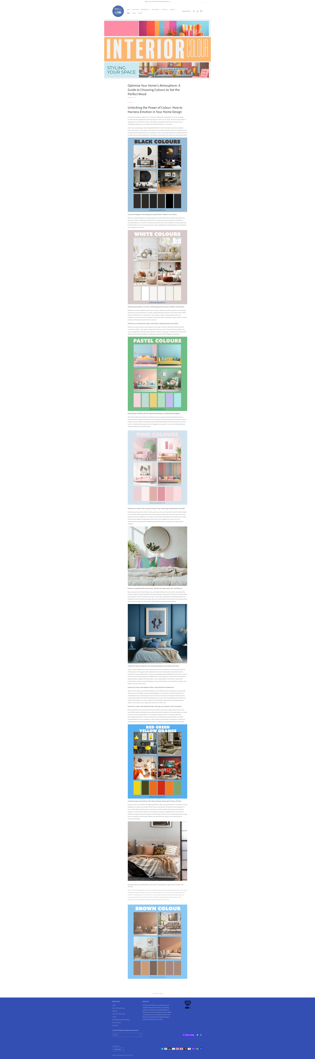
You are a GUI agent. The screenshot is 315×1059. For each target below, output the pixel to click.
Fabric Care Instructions (118, 1014)
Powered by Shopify (129, 1055)
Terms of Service (116, 1022)
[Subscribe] (140, 1035)
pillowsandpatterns (120, 1055)
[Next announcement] (202, 1)
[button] (145, 9)
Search (114, 1005)
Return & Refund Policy (118, 1008)
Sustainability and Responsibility (121, 1019)
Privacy (114, 1016)
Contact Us (115, 1025)
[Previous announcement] (113, 1)
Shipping (114, 1011)
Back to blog (159, 993)
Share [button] (130, 102)
